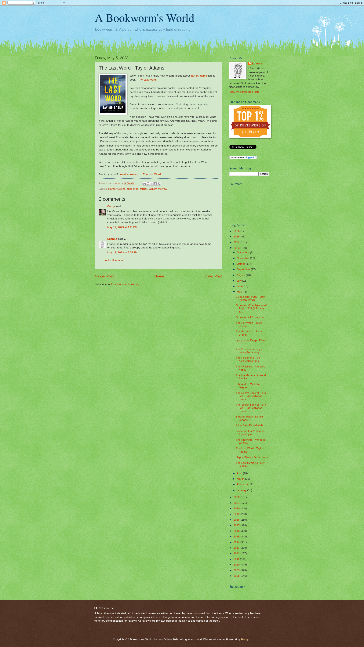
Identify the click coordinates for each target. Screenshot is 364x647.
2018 (237, 519)
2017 (237, 525)
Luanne (112, 238)
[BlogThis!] (148, 184)
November (243, 258)
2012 (237, 553)
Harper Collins (116, 188)
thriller (143, 188)
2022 (237, 497)
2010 (237, 564)
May (240, 292)
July (239, 280)
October (242, 263)
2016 (237, 531)
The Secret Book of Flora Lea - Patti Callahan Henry (251, 396)
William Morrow (158, 188)
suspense (132, 188)
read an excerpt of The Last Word (140, 174)
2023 (237, 248)
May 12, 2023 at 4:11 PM (122, 227)
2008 (237, 575)
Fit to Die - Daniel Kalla (249, 425)
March (241, 478)
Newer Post (104, 276)
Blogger (245, 639)
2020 (237, 508)
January (242, 490)
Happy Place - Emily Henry (252, 457)
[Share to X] (152, 184)
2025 (237, 236)
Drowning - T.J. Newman (250, 317)
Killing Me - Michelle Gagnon (248, 386)
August (241, 275)
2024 (237, 242)
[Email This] (144, 184)
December (243, 252)
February (243, 484)
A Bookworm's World (144, 17)
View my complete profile (244, 91)
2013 (237, 547)
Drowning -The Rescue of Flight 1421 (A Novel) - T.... (251, 308)
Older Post (213, 276)
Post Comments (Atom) (125, 284)
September (244, 269)
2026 (237, 231)
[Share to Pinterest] (159, 184)
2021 (237, 502)
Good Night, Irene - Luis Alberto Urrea (250, 298)
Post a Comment (114, 260)
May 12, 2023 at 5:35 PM (122, 252)
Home (159, 276)
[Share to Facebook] (155, 184)
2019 (237, 514)
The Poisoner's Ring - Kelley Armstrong (249, 351)
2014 (237, 542)
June (240, 286)
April (240, 473)
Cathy (111, 206)
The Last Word (147, 79)
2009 (237, 570)
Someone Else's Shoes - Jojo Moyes (250, 433)
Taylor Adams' (199, 75)
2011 (237, 559)
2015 (237, 536)
